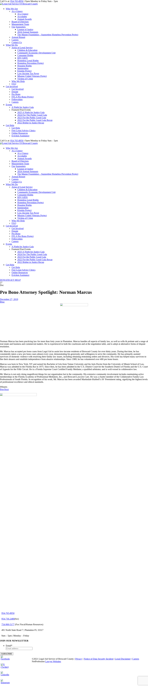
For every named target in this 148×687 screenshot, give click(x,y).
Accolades (22, 16)
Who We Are (12, 8)
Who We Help (18, 81)
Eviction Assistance (20, 135)
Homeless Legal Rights (28, 60)
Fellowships (17, 99)
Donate (15, 91)
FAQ (14, 84)
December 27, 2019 (9, 299)
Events (9, 104)
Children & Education (27, 50)
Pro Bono (16, 94)
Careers (15, 40)
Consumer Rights (25, 55)
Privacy (78, 659)
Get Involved (12, 86)
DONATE (5, 280)
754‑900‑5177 (7, 624)
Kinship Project (24, 71)
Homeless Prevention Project (30, 63)
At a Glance (17, 11)
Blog (2, 302)
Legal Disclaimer (123, 659)
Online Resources (20, 133)
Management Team (20, 24)
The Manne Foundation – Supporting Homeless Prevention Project (47, 34)
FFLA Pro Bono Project (23, 97)
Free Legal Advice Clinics (23, 130)
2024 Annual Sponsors (27, 32)
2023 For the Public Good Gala (31, 117)
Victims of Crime (25, 78)
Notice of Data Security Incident (98, 659)
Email (9, 645)
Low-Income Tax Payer (28, 73)
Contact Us (17, 42)
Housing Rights (24, 66)
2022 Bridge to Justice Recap (30, 123)
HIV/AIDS (22, 58)
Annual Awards (24, 19)
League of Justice (25, 29)
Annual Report (18, 37)
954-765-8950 (16, 1)
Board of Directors (20, 21)
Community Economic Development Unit (36, 53)
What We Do (12, 45)
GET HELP (15, 280)
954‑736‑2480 (7, 619)
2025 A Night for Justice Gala (31, 112)
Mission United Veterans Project (32, 76)
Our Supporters (19, 27)
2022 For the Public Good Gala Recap (34, 120)
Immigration (22, 68)
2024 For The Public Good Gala (32, 115)
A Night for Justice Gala (23, 107)
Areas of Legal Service (22, 47)
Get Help (10, 125)
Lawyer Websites (53, 661)
